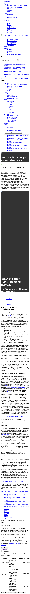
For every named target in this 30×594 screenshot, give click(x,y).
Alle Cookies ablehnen (6, 592)
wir (6, 385)
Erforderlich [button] (4, 549)
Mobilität (9, 299)
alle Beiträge (7, 304)
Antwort (9, 391)
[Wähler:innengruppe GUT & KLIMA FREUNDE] (15, 35)
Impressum (3, 545)
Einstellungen (4, 547)
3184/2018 (9, 315)
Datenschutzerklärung (14, 543)
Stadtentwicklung (11, 301)
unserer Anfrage (6, 434)
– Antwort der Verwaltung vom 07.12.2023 (12, 416)
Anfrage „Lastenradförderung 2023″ (15, 387)
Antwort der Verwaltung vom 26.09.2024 (13, 481)
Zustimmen (6, 551)
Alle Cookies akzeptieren (20, 592)
